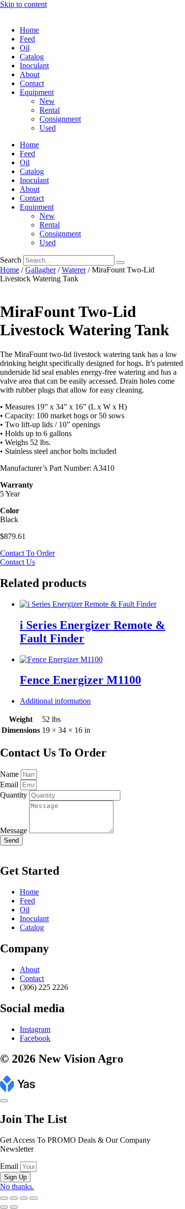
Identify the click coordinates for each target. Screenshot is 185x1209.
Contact (32, 83)
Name (10, 774)
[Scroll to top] (4, 1100)
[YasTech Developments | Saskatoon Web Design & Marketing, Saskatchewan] (17, 1089)
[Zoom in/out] (4, 1198)
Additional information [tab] (55, 701)
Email (10, 784)
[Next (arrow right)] (14, 1207)
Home (29, 30)
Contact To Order (27, 553)
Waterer (74, 270)
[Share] (24, 1198)
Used (47, 128)
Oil (25, 48)
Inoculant (34, 65)
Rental (49, 110)
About (29, 74)
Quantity (14, 795)
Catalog (32, 56)
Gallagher (40, 270)
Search (10, 260)
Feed (27, 39)
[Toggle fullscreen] (14, 1198)
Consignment (60, 119)
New (47, 101)
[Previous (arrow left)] (4, 1207)
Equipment (37, 92)
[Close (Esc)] (33, 1198)
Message (14, 830)
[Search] (120, 262)
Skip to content (23, 4)
